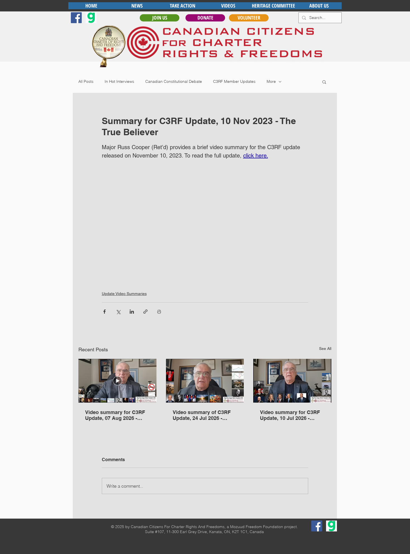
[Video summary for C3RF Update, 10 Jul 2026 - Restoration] (292, 381)
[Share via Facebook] (104, 311)
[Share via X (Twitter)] (118, 311)
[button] (324, 81)
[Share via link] (145, 311)
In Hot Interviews (119, 81)
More (271, 81)
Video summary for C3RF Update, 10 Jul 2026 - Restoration (290, 415)
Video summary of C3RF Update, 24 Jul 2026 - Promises (202, 415)
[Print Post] (159, 311)
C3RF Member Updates (234, 81)
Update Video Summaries (124, 293)
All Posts (85, 81)
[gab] (91, 17)
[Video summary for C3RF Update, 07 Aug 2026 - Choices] (117, 381)
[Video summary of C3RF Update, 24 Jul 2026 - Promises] (205, 381)
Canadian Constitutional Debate (173, 81)
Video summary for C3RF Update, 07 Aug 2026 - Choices (115, 415)
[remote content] (205, 218)
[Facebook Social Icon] (76, 17)
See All (325, 348)
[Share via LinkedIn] (131, 311)
